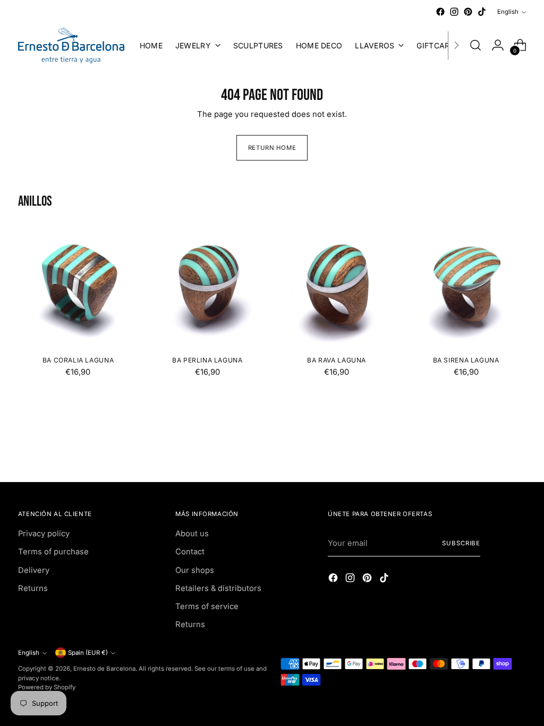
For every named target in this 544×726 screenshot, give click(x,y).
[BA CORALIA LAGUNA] (78, 286)
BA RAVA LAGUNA (336, 360)
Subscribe (461, 543)
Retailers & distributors (218, 588)
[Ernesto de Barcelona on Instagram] (454, 11)
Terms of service (207, 606)
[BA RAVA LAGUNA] (337, 286)
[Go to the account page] (497, 45)
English (507, 11)
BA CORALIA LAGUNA (78, 360)
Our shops (194, 570)
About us (192, 533)
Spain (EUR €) (88, 652)
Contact (190, 551)
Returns (33, 588)
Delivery (33, 570)
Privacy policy (44, 533)
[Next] (456, 45)
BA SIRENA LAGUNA (466, 360)
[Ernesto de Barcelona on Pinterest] (468, 11)
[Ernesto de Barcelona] (71, 45)
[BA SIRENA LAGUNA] (466, 286)
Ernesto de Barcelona (104, 668)
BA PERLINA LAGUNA (207, 360)
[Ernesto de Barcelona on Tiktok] (482, 11)
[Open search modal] (475, 45)
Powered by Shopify (46, 687)
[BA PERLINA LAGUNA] (207, 286)
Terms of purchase (53, 551)
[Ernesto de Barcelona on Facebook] (440, 11)
